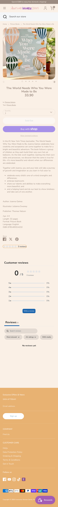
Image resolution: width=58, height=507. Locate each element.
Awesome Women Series (23, 499)
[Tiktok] (19, 479)
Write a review (29, 311)
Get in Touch (8, 463)
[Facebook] (4, 479)
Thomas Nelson (10, 102)
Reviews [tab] (11, 322)
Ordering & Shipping (12, 456)
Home (5, 24)
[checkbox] (46, 337)
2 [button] (25, 81)
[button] (29, 283)
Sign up (13, 416)
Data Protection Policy (12, 452)
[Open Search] (4, 17)
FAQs (5, 448)
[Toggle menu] (4, 8)
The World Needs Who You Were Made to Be (38, 24)
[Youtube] (9, 479)
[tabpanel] (29, 352)
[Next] (54, 82)
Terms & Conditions (11, 460)
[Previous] (4, 82)
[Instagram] (14, 479)
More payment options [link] (29, 136)
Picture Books (15, 24)
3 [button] (29, 81)
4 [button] (32, 81)
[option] (29, 53)
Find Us (6, 434)
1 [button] (22, 81)
